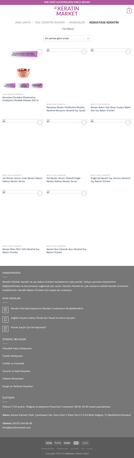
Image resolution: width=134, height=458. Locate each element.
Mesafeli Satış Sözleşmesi (17, 348)
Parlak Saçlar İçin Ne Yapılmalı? (28, 327)
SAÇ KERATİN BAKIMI (50, 22)
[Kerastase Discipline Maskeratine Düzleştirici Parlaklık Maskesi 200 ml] (22, 70)
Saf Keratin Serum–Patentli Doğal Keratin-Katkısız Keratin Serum (63, 180)
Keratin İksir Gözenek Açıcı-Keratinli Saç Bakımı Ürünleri (66, 251)
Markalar (77, 22)
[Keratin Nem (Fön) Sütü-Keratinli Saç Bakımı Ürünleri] (22, 217)
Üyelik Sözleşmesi (12, 356)
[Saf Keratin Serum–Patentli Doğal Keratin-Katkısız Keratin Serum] (67, 146)
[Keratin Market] (67, 11)
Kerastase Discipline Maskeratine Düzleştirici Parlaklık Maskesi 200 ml (20, 99)
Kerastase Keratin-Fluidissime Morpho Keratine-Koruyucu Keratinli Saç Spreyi (66, 109)
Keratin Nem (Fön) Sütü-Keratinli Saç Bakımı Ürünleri (21, 251)
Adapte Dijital (82, 453)
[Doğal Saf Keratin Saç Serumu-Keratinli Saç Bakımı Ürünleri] (111, 146)
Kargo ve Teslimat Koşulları (17, 386)
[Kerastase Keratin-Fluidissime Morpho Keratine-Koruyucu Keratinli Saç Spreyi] (67, 75)
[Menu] (4, 11)
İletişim (74, 449)
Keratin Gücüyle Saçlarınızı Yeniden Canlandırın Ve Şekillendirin (47, 308)
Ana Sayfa (23, 22)
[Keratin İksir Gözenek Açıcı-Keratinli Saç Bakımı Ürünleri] (67, 217)
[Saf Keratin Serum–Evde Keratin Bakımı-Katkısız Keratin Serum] (22, 146)
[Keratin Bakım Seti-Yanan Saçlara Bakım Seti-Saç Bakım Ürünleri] (111, 75)
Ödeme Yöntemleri (13, 378)
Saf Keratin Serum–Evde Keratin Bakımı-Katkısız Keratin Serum (22, 180)
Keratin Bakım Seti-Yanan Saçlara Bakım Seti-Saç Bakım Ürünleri (111, 109)
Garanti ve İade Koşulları (16, 371)
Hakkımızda (48, 449)
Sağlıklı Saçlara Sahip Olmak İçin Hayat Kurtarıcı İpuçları (43, 318)
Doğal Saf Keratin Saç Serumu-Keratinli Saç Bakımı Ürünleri (110, 180)
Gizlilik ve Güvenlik (13, 363)
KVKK (89, 449)
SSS (83, 449)
